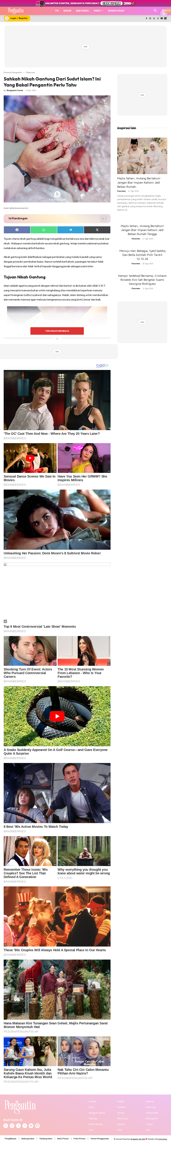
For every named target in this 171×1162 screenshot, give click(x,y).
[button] (155, 11)
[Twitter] (154, 19)
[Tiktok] (158, 19)
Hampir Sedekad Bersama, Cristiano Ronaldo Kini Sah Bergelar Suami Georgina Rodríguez (142, 279)
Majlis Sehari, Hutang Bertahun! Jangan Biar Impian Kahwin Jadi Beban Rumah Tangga (142, 230)
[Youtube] (161, 19)
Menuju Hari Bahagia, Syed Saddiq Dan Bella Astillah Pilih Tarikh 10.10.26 (142, 255)
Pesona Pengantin (13, 72)
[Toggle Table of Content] (102, 218)
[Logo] (15, 11)
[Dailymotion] (165, 19)
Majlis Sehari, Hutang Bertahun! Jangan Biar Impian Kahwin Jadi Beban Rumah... (138, 182)
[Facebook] (146, 19)
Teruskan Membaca (57, 331)
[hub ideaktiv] (163, 9)
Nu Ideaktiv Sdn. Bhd (138, 1139)
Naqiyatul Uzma (15, 90)
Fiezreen (121, 191)
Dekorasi (30, 72)
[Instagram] (150, 19)
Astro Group (162, 1139)
